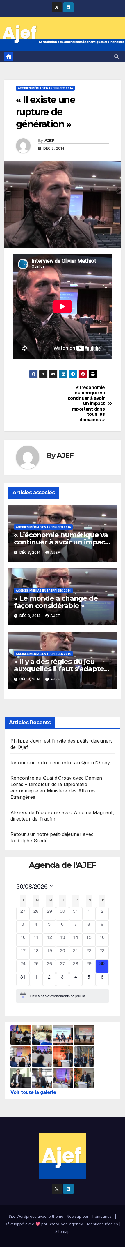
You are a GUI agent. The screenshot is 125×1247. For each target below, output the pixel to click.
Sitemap (62, 1231)
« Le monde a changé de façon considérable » (56, 602)
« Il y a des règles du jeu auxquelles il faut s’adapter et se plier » (60, 668)
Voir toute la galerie (33, 1092)
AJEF (49, 140)
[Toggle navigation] (63, 56)
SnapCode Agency (66, 1223)
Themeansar (101, 1216)
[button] (116, 56)
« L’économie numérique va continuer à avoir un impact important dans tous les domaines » (86, 403)
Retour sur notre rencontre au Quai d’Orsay (60, 762)
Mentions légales (102, 1223)
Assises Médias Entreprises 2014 (45, 88)
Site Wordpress (22, 1216)
